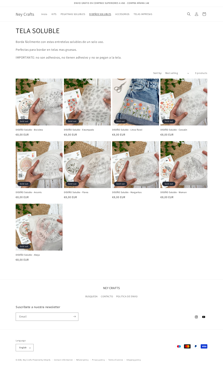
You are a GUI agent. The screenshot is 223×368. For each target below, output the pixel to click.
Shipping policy (133, 360)
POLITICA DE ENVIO (127, 296)
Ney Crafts (27, 360)
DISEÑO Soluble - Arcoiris (29, 192)
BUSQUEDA (91, 296)
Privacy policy (98, 360)
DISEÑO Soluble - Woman (173, 192)
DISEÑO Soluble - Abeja (28, 255)
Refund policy (82, 360)
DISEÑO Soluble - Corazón (173, 129)
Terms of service (115, 360)
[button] (189, 14)
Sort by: (157, 73)
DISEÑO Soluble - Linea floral (127, 129)
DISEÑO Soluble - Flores (76, 192)
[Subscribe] (74, 316)
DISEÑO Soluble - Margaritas (126, 192)
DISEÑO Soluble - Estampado (79, 129)
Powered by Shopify (42, 360)
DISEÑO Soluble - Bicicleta (29, 129)
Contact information (63, 360)
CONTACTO (107, 296)
